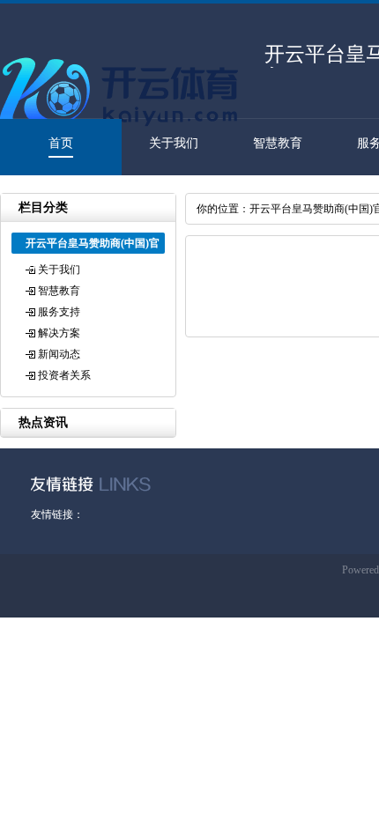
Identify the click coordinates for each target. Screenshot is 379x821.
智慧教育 (277, 143)
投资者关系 (64, 375)
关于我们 (173, 143)
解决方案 (59, 333)
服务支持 (59, 312)
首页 (60, 143)
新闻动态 (59, 354)
